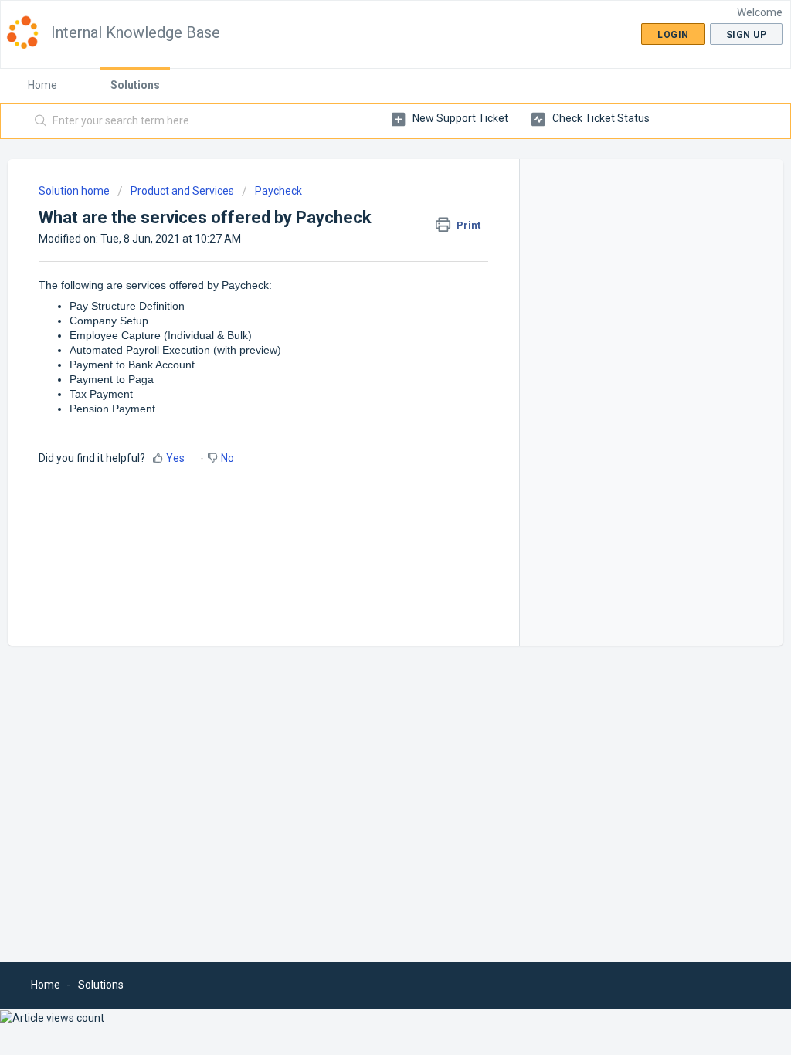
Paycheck (278, 191)
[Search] (41, 121)
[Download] (367, 328)
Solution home (75, 191)
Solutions (135, 85)
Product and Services (182, 191)
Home (42, 85)
